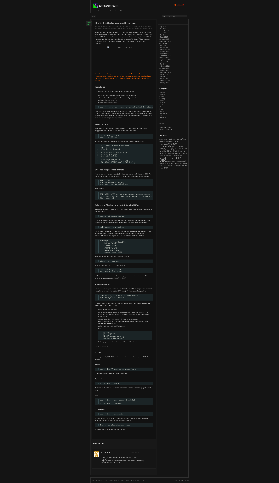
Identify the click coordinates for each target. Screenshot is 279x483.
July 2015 (162, 33)
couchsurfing (166, 146)
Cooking (162, 99)
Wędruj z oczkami (165, 129)
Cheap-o (162, 96)
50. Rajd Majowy (163, 139)
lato (160, 153)
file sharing (144, 26)
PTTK (169, 158)
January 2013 (164, 68)
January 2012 (164, 82)
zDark (122, 480)
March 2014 (163, 47)
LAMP (121, 28)
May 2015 (162, 35)
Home (93, 16)
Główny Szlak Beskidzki (180, 149)
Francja (162, 149)
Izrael (169, 151)
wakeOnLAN (148, 28)
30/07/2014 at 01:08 (133, 452)
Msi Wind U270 (176, 153)
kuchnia (182, 151)
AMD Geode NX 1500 (118, 26)
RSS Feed (180, 5)
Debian (136, 26)
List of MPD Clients (101, 346)
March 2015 (163, 37)
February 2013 (164, 66)
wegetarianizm (181, 166)
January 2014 (164, 51)
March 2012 (163, 78)
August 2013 (163, 62)
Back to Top (179, 480)
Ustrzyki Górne (172, 165)
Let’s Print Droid (119, 278)
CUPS (131, 26)
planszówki (179, 155)
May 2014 (162, 45)
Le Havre (164, 153)
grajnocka (167, 149)
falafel (181, 146)
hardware (99, 26)
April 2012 (162, 76)
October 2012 (164, 70)
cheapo (172, 143)
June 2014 (163, 43)
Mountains (163, 113)
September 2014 (165, 41)
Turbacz (165, 165)
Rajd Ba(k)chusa (170, 161)
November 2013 (165, 56)
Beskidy (165, 141)
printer (132, 28)
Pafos (167, 155)
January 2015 (164, 39)
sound (142, 28)
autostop (179, 139)
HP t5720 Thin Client (105, 28)
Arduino (162, 94)
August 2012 (163, 74)
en (139, 26)
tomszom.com (108, 5)
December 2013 (165, 53)
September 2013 (165, 60)
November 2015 (165, 31)
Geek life (162, 103)
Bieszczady (163, 144)
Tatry (168, 163)
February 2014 (164, 49)
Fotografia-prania (165, 127)
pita (175, 155)
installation (115, 28)
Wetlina (161, 168)
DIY (174, 146)
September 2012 (165, 72)
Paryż (171, 155)
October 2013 (164, 58)
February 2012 (164, 80)
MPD (128, 28)
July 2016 (162, 27)
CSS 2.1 (141, 480)
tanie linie (162, 163)
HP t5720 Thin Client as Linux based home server (115, 23)
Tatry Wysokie (176, 163)
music (185, 153)
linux (105, 26)
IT (103, 26)
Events (161, 101)
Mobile (161, 111)
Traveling (162, 117)
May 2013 (162, 64)
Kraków (176, 151)
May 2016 (162, 29)
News (161, 115)
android (172, 139)
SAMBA (137, 28)
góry (172, 149)
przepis (162, 158)
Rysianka (178, 161)
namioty (162, 155)
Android (162, 92)
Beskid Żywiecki (174, 141)
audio (126, 26)
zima (166, 168)
